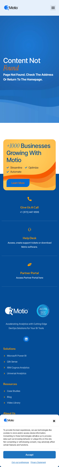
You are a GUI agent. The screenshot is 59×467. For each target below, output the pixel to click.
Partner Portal (29, 273)
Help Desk (29, 238)
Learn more (18, 183)
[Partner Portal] (30, 265)
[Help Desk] (30, 230)
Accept (29, 454)
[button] (54, 421)
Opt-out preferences (20, 462)
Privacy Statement (38, 462)
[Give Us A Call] (30, 199)
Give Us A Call (29, 207)
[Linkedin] (26, 339)
